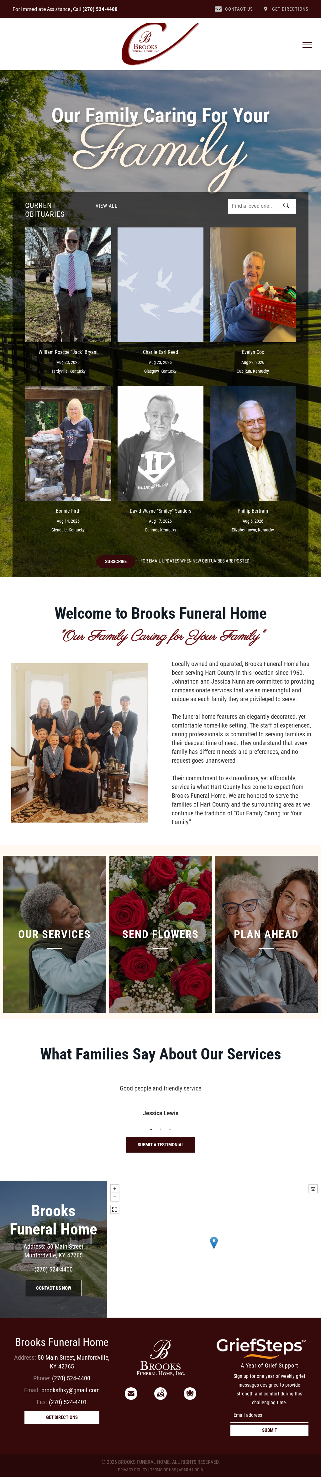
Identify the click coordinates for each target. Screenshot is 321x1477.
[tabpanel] (160, 1092)
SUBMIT (269, 1430)
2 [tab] (160, 1129)
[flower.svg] (190, 1397)
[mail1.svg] (131, 1397)
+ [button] (115, 1189)
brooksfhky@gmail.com (70, 1390)
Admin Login (191, 1469)
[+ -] (214, 1249)
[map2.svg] (160, 1397)
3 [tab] (170, 1129)
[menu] (307, 45)
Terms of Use (163, 1469)
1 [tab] (151, 1129)
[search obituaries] (288, 206)
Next (298, 1100)
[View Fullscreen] (115, 1209)
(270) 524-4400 (100, 9)
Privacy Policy (132, 1469)
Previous (22, 1100)
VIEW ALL (107, 206)
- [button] (115, 1197)
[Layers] (313, 1189)
